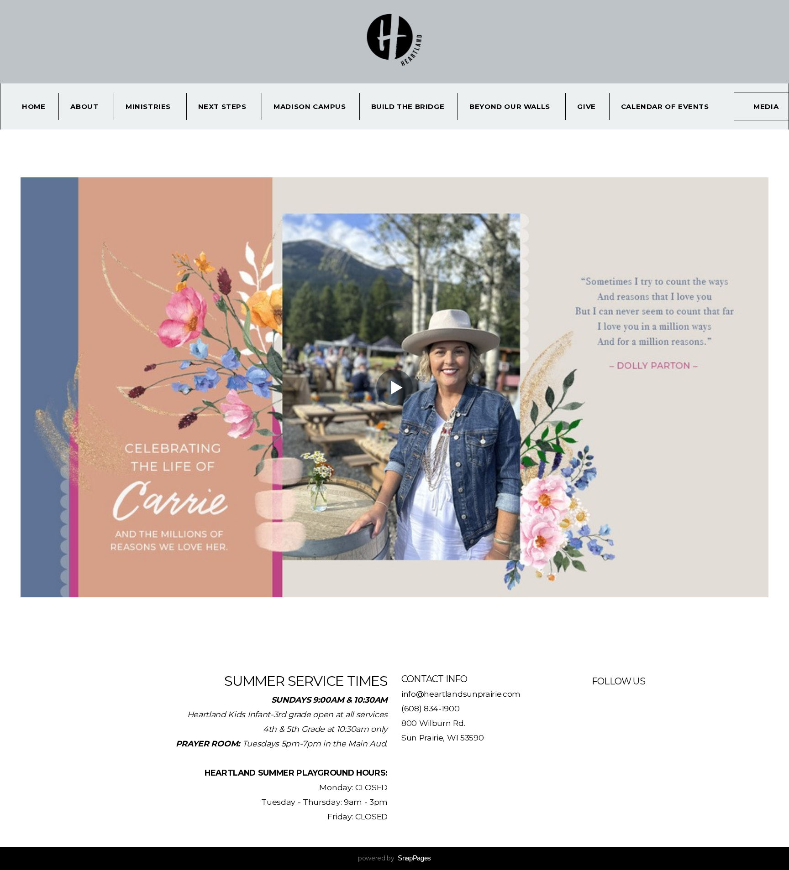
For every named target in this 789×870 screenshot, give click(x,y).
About (85, 106)
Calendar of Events (665, 106)
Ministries (149, 106)
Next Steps (223, 106)
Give (586, 106)
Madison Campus (310, 106)
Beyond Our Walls (510, 106)
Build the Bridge (408, 106)
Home (33, 106)
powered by (394, 858)
